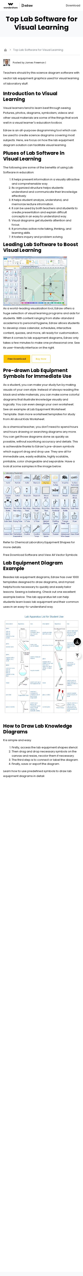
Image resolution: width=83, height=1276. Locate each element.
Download (73, 5)
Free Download (17, 359)
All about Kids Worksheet (27, 419)
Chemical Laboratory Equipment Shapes (42, 542)
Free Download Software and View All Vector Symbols (40, 555)
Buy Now (41, 359)
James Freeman (35, 62)
